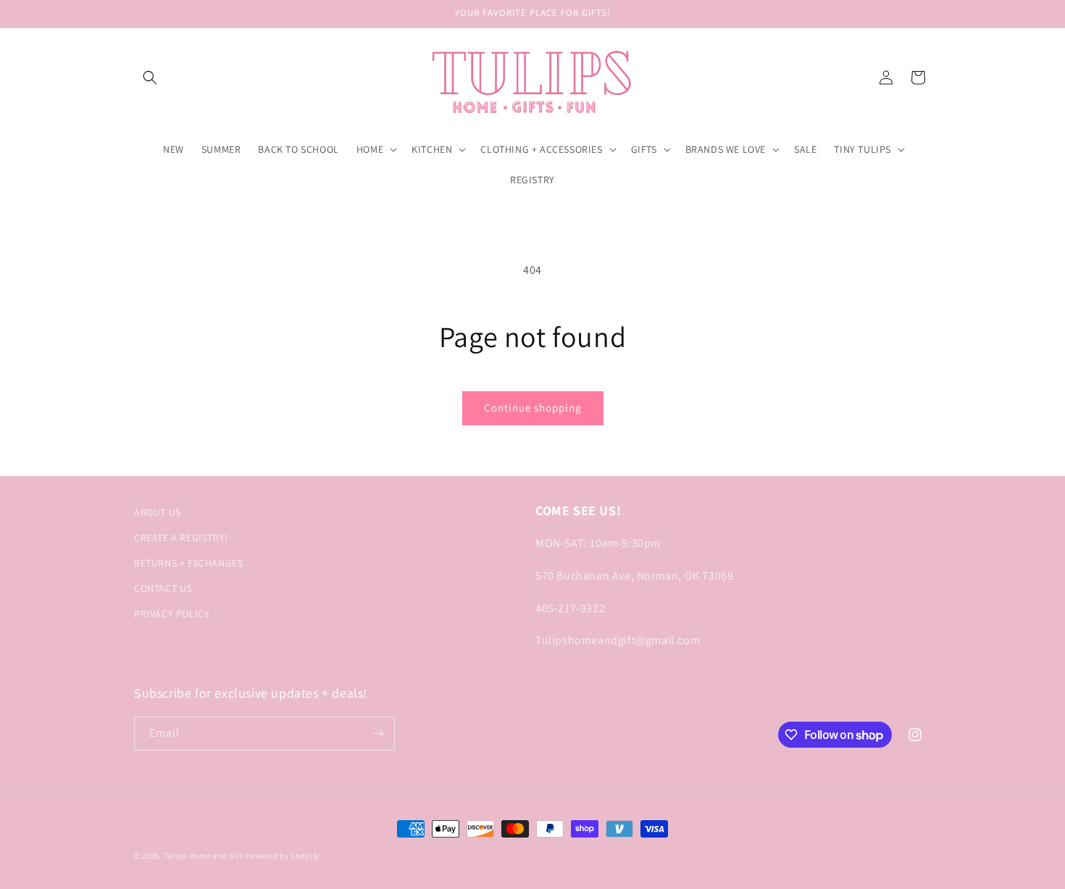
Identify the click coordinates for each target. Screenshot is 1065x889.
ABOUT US (157, 512)
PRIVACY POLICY (171, 613)
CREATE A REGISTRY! (181, 537)
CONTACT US (163, 588)
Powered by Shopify (282, 856)
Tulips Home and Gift (203, 856)
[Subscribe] (378, 734)
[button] (150, 77)
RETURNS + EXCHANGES (188, 562)
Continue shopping (533, 407)
